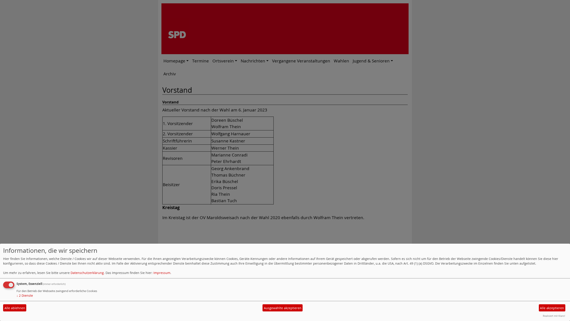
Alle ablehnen (14, 308)
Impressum (161, 273)
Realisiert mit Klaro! (554, 315)
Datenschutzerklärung (87, 273)
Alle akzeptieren (552, 308)
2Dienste (24, 295)
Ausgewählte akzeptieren (282, 308)
